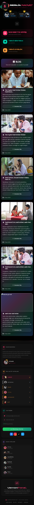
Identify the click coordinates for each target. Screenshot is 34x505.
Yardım (26, 502)
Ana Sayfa (9, 502)
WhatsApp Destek (17, 429)
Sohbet (20, 502)
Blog (14, 502)
